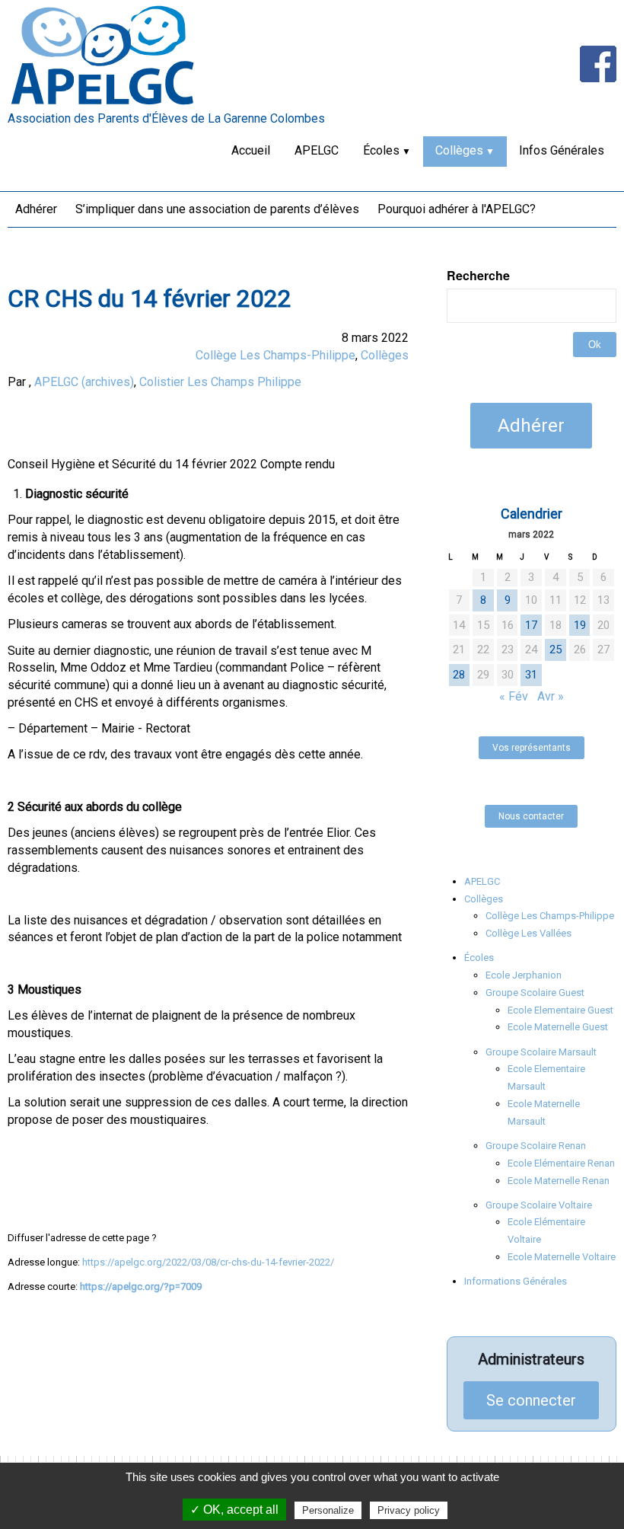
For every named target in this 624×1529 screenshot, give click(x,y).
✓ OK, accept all (234, 1509)
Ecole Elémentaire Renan (561, 1163)
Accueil (250, 150)
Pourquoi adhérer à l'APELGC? (456, 209)
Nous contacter (531, 816)
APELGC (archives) (84, 382)
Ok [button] (594, 344)
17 (531, 625)
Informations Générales (515, 1281)
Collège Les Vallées (528, 933)
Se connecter (531, 1400)
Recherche (478, 275)
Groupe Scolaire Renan (536, 1145)
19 (580, 625)
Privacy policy (408, 1510)
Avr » (550, 696)
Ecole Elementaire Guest (560, 1010)
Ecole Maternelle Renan (559, 1180)
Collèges (459, 150)
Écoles (381, 150)
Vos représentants (531, 747)
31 (531, 675)
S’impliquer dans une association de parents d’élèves (217, 209)
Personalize (328, 1510)
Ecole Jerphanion (524, 975)
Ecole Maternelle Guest (558, 1027)
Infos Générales (561, 150)
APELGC (316, 150)
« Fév (513, 696)
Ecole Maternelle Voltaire (562, 1256)
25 (555, 649)
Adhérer (36, 209)
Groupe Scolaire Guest (535, 992)
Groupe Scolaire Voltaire (539, 1205)
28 (459, 675)
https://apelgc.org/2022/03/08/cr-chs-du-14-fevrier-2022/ (208, 1262)
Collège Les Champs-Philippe (275, 355)
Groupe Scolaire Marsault (541, 1052)
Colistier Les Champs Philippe (220, 382)
